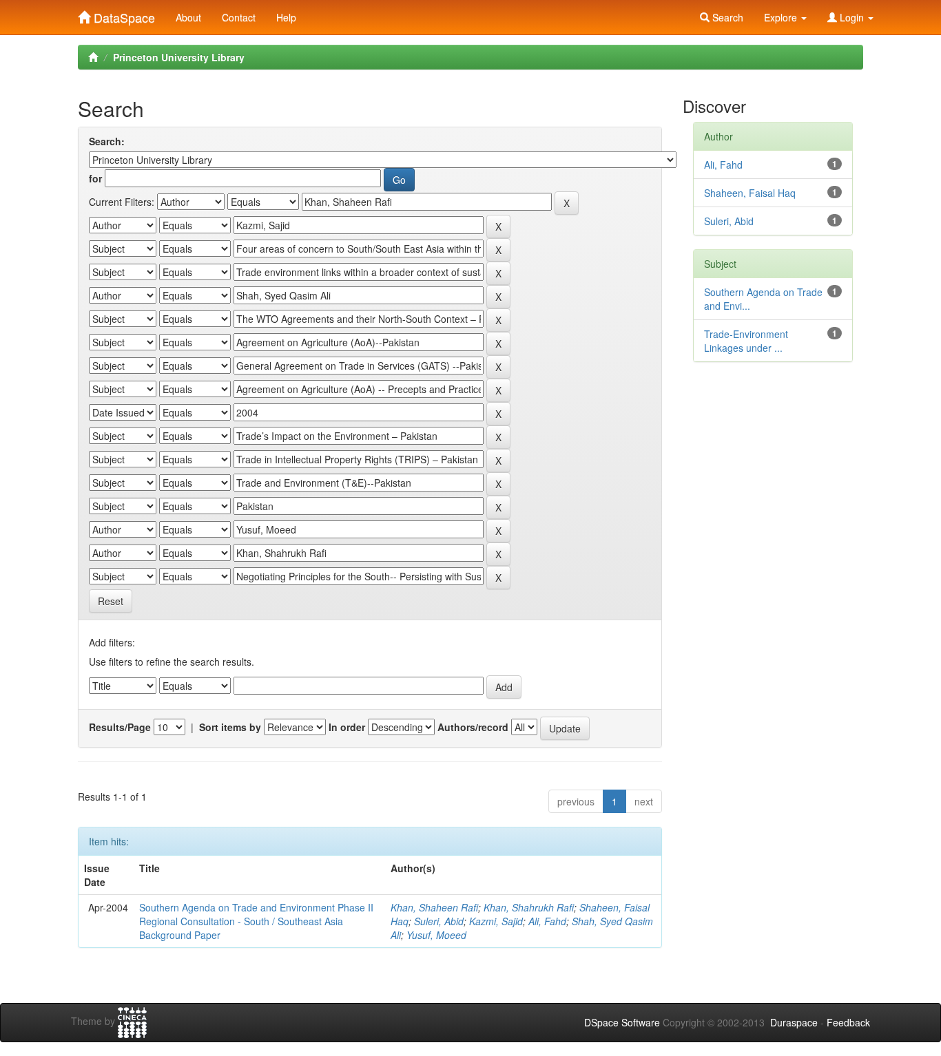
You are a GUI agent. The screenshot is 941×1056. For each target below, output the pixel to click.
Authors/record (472, 727)
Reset (110, 601)
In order (347, 727)
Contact (239, 17)
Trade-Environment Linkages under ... (746, 341)
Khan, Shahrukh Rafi (529, 907)
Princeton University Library (179, 57)
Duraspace (794, 1022)
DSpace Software (622, 1022)
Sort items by (230, 727)
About (188, 17)
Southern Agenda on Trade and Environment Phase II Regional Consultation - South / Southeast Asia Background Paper (256, 921)
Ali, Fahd (547, 921)
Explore (782, 17)
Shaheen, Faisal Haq (750, 193)
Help (286, 17)
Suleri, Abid (439, 921)
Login (852, 17)
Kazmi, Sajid (496, 921)
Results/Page (120, 727)
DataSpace (122, 14)
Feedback (848, 1022)
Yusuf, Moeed (436, 935)
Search (726, 17)
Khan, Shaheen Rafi (434, 907)
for (95, 178)
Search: (107, 141)
